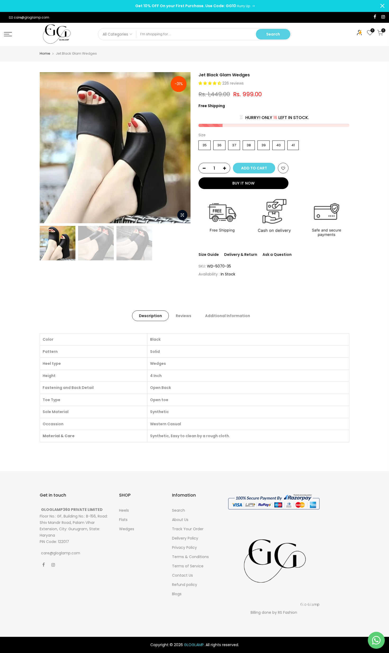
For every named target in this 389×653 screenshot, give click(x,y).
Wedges (126, 529)
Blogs (177, 594)
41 (293, 144)
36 (219, 144)
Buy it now (243, 183)
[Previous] (49, 147)
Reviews (183, 315)
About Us (180, 519)
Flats (123, 519)
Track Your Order (187, 529)
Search (273, 34)
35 (204, 144)
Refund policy (184, 584)
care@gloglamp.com (31, 17)
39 (263, 144)
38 (249, 144)
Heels (124, 510)
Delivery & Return (240, 254)
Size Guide (208, 254)
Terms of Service (187, 566)
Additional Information (227, 315)
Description (150, 315)
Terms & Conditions (190, 556)
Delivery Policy (185, 538)
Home (45, 53)
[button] (210, 83)
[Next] (181, 147)
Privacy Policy (184, 547)
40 (278, 144)
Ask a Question (277, 254)
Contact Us (182, 575)
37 (234, 144)
